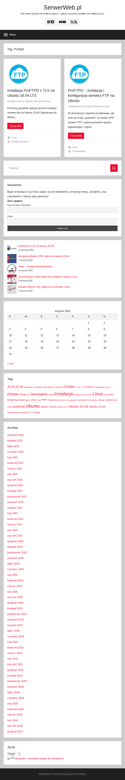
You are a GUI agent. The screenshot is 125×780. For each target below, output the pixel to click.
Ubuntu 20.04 (78, 406)
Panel (39, 400)
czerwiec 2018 (15, 698)
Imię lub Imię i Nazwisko (18, 205)
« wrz (10, 363)
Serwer (101, 400)
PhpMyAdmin (53, 400)
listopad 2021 (14, 491)
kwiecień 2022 (15, 463)
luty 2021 (12, 530)
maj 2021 (12, 513)
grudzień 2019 (15, 602)
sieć (116, 400)
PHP (44, 399)
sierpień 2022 (15, 440)
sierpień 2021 (15, 507)
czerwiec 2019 (15, 636)
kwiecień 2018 (15, 709)
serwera (109, 400)
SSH (9, 406)
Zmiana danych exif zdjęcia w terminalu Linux (44, 286)
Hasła (51, 395)
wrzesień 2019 (15, 619)
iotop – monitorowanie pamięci (35, 266)
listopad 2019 (14, 608)
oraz (33, 399)
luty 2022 (12, 474)
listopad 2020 (14, 546)
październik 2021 (17, 496)
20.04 (11, 386)
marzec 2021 (14, 524)
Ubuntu (33, 406)
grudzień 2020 (15, 541)
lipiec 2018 (13, 692)
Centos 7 (79, 387)
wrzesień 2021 (15, 502)
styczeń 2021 (15, 535)
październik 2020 (17, 552)
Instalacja (63, 393)
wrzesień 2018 (15, 686)
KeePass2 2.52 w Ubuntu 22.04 (36, 246)
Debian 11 (24, 394)
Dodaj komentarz (20, 141)
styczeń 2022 (15, 479)
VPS (30, 412)
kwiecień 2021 (15, 519)
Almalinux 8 (49, 387)
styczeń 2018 (15, 725)
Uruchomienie (13, 412)
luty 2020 (12, 591)
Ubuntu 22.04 (97, 406)
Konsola (88, 395)
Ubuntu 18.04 (48, 406)
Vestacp (24, 412)
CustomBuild (99, 387)
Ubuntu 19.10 (62, 407)
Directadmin (39, 394)
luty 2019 (12, 658)
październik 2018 (17, 681)
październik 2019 (17, 614)
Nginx (27, 400)
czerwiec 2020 (15, 569)
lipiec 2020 (13, 563)
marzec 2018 (14, 714)
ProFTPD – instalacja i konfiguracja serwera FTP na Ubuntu (91, 95)
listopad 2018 (14, 675)
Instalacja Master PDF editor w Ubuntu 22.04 (43, 256)
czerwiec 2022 (15, 451)
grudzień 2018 (15, 670)
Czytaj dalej (15, 126)
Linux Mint (109, 394)
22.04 (19, 386)
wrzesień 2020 (15, 558)
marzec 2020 (14, 586)
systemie (19, 406)
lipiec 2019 (13, 630)
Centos (69, 387)
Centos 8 (88, 387)
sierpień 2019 (15, 625)
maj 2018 (12, 703)
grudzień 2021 (15, 485)
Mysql (21, 400)
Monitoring (12, 400)
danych (108, 387)
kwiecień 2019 (15, 647)
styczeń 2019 (15, 664)
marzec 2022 (14, 468)
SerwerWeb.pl (63, 7)
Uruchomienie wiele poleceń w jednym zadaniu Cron (48, 276)
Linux (48, 101)
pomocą (62, 400)
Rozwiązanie (92, 400)
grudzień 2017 (15, 731)
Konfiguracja (79, 395)
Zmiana (36, 412)
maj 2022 (12, 457)
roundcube (81, 400)
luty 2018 (12, 720)
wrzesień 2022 (15, 435)
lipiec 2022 (13, 446)
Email (10, 216)
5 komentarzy (79, 151)
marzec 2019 (14, 653)
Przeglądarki (71, 400)
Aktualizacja (29, 387)
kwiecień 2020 (15, 580)
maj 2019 (12, 642)
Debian (13, 394)
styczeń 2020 (15, 597)
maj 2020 (12, 574)
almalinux (39, 387)
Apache (59, 387)
